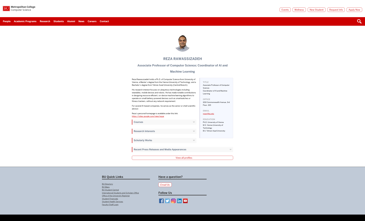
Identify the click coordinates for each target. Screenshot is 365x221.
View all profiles (184, 157)
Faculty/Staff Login (110, 204)
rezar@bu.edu (208, 114)
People (7, 21)
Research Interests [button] (144, 131)
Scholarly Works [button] (143, 140)
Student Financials (110, 198)
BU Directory (107, 184)
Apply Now (354, 9)
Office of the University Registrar (116, 195)
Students (58, 21)
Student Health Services (112, 201)
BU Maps (106, 187)
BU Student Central (110, 190)
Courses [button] (138, 122)
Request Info (336, 9)
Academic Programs (25, 21)
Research (45, 21)
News (81, 21)
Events (285, 9)
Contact (104, 21)
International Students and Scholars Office (120, 193)
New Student (317, 9)
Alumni (71, 21)
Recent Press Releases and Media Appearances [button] (160, 149)
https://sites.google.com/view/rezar (148, 116)
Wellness (299, 9)
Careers (92, 21)
